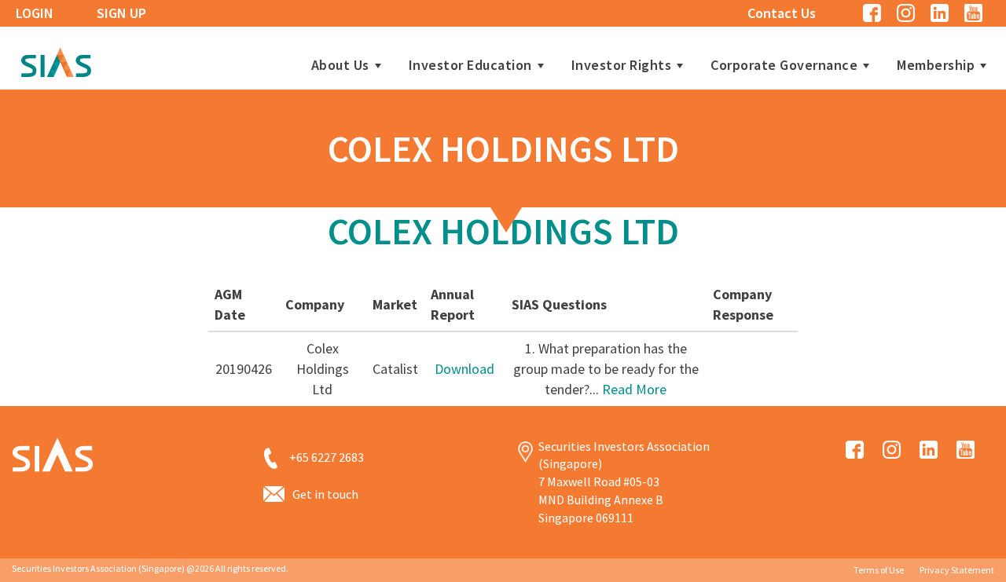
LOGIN (34, 13)
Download (464, 369)
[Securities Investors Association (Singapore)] (56, 60)
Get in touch (325, 494)
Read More (634, 389)
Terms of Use (879, 570)
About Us (340, 65)
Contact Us (781, 13)
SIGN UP (121, 13)
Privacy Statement (957, 570)
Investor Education (470, 65)
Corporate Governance (783, 65)
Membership (936, 65)
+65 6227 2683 (326, 457)
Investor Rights (621, 65)
